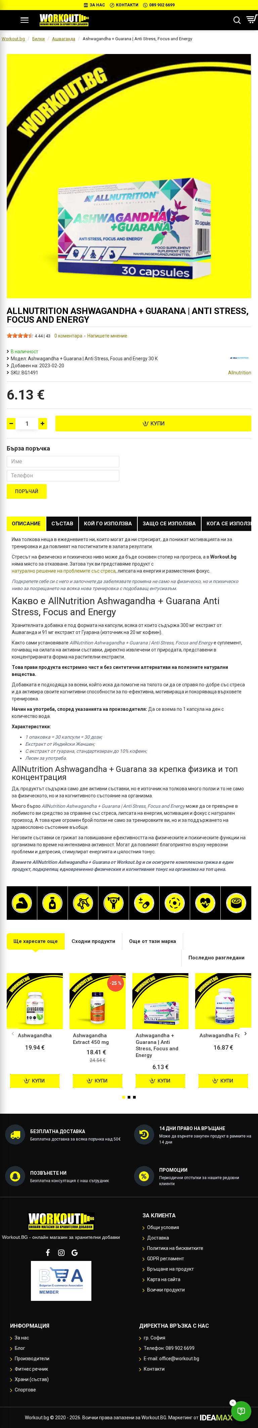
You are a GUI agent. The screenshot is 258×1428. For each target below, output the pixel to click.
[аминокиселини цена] (83, 903)
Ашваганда (63, 38)
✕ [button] (232, 1403)
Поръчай (26, 491)
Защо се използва (169, 524)
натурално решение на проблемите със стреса (64, 571)
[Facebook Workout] (48, 1253)
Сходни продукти (93, 941)
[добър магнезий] (175, 903)
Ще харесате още (35, 941)
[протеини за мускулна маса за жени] (22, 903)
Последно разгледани (216, 958)
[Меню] (24, 20)
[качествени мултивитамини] (144, 903)
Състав (62, 524)
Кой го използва (108, 524)
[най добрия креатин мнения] (113, 903)
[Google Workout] (75, 1253)
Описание (26, 524)
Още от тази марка (152, 941)
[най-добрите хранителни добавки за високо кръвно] (205, 903)
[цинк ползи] (236, 903)
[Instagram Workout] (61, 1253)
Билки (38, 38)
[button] (12, 1033)
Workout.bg (13, 38)
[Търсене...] (237, 20)
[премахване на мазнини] (52, 903)
